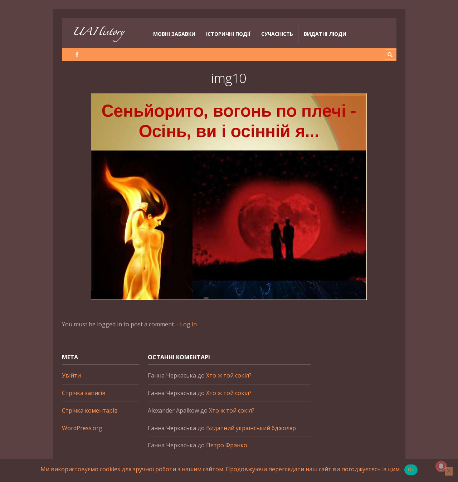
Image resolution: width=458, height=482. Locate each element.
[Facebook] (77, 54)
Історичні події (228, 33)
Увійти (71, 375)
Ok (411, 469)
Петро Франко (226, 445)
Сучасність (277, 33)
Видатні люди (325, 33)
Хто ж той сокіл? (229, 375)
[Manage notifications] (441, 466)
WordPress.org (82, 428)
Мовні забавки (174, 33)
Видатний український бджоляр (251, 428)
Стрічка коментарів (90, 410)
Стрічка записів (84, 393)
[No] (449, 471)
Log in (188, 324)
